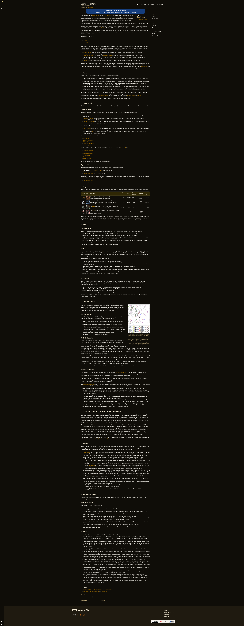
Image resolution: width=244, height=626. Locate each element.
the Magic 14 (123, 147)
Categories (83, 594)
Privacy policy (166, 610)
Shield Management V (88, 153)
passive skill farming (103, 95)
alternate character (107, 55)
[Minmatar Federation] (83, 211)
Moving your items (87, 52)
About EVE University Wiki (169, 612)
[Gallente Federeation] (83, 207)
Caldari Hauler (91, 591)
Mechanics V (86, 152)
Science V (85, 141)
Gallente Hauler (96, 591)
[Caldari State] (83, 202)
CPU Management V (87, 156)
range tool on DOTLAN (88, 384)
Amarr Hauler (85, 591)
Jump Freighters (102, 27)
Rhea (86, 40)
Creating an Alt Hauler (88, 55)
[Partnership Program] (79, 614)
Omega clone (144, 66)
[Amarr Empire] (83, 197)
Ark (85, 39)
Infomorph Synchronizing (88, 182)
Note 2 (92, 169)
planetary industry (131, 95)
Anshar (86, 42)
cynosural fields (107, 15)
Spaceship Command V (88, 143)
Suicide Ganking (86, 452)
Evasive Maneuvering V (88, 150)
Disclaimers (166, 614)
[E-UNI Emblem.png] (139, 16)
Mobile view (166, 616)
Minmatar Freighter (107, 589)
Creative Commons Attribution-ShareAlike (117, 601)
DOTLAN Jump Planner (120, 372)
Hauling (85, 54)
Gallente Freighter (99, 589)
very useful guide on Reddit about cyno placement (100, 438)
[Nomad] (88, 211)
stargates (113, 17)
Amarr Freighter (86, 589)
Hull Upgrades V (86, 155)
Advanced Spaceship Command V (90, 145)
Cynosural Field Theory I (88, 173)
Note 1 (93, 131)
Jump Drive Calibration (88, 118)
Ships (94, 597)
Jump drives (86, 60)
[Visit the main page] (2, 2)
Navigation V (86, 138)
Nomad (86, 43)
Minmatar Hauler (104, 591)
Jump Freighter (90, 7)
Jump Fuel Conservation (88, 121)
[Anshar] (88, 207)
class (143, 17)
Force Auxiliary (91, 465)
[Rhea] (88, 202)
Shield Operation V (87, 158)
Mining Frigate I (98, 170)
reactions (139, 95)
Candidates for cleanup (86, 597)
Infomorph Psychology (88, 180)
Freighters (97, 15)
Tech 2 (93, 15)
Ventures (104, 251)
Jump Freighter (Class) (143, 19)
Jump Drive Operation (88, 115)
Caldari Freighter (92, 589)
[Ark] (88, 197)
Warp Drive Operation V (88, 140)
